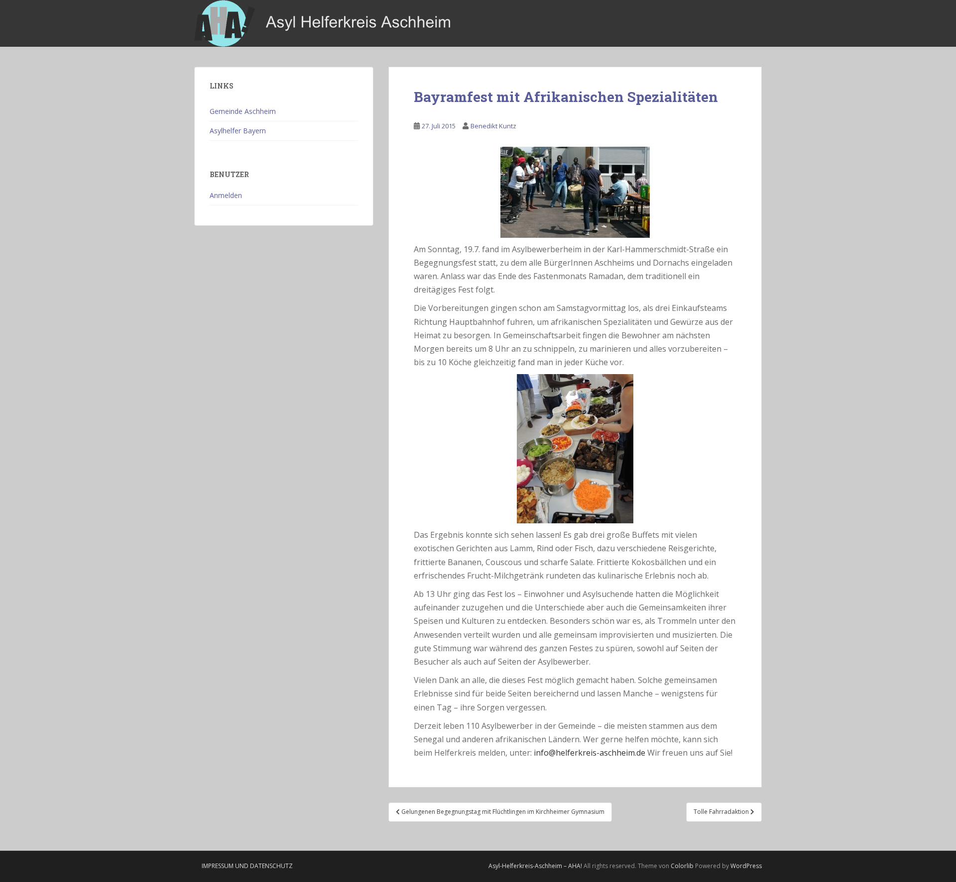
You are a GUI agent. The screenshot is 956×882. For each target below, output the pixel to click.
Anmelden (226, 195)
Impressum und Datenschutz (247, 866)
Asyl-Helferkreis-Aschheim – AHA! (535, 866)
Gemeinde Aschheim (243, 111)
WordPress (746, 866)
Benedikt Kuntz (493, 125)
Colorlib (682, 866)
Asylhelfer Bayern (238, 130)
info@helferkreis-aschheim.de (589, 752)
